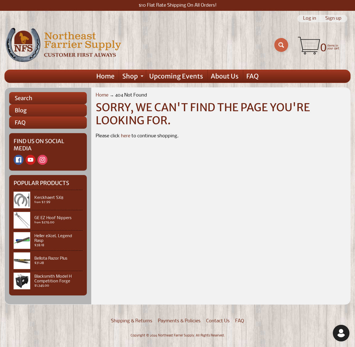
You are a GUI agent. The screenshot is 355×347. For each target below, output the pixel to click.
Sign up (333, 18)
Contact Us (218, 321)
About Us (225, 76)
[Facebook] (19, 160)
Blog (21, 110)
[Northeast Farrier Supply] (64, 45)
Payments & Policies (179, 321)
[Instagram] (42, 160)
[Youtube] (31, 160)
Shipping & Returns (131, 321)
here (125, 136)
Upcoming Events (176, 76)
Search (23, 98)
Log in (309, 18)
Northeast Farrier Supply (176, 335)
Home (105, 76)
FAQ (252, 76)
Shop (133, 77)
